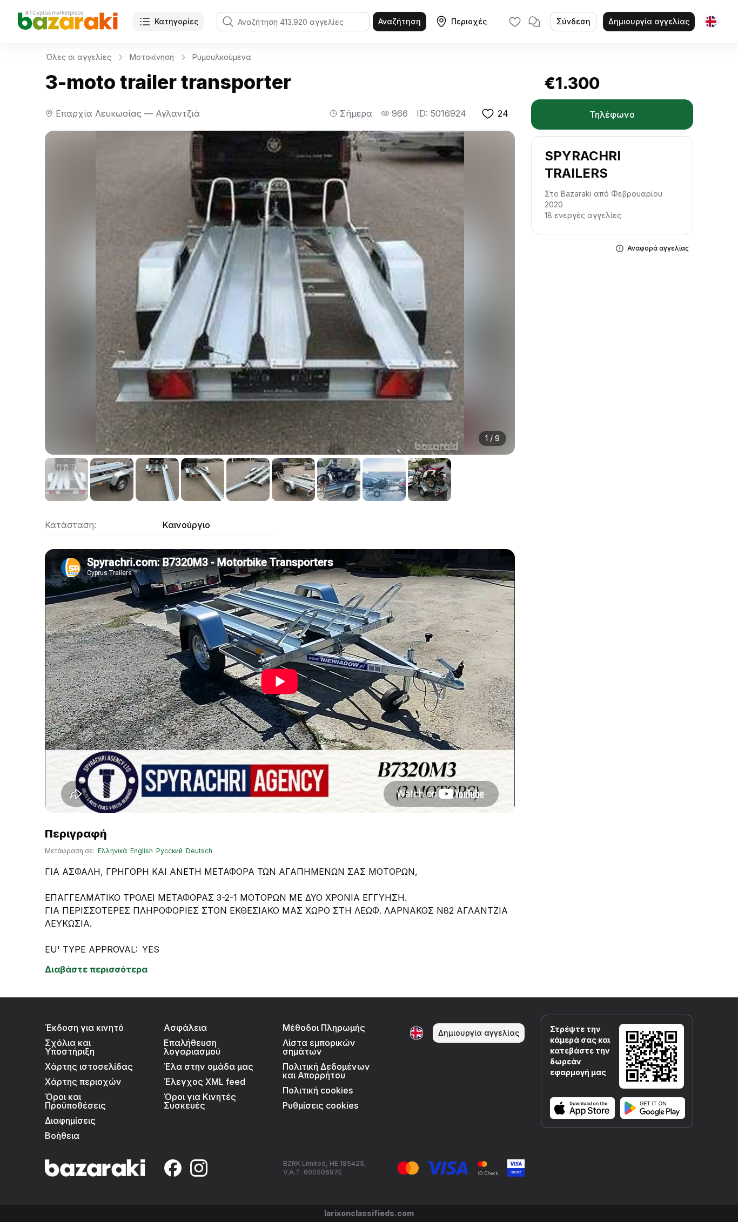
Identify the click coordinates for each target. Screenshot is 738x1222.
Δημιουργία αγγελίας (648, 21)
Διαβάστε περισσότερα (96, 969)
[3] (157, 479)
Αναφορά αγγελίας (658, 248)
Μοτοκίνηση (152, 57)
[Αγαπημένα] (515, 21)
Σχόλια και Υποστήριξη (70, 1047)
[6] (293, 479)
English (141, 851)
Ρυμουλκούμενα (221, 57)
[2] (111, 479)
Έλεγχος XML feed (204, 1081)
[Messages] (534, 21)
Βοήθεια (62, 1135)
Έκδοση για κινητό (84, 1027)
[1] (66, 479)
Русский (169, 851)
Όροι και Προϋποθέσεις (75, 1101)
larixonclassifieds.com (369, 1213)
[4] (202, 479)
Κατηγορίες (176, 21)
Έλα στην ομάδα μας (208, 1066)
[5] (248, 479)
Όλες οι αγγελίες (78, 57)
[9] (429, 479)
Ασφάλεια (185, 1027)
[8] (384, 479)
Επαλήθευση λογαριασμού (192, 1047)
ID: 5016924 (441, 113)
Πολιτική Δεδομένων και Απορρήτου (326, 1070)
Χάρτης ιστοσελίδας (89, 1066)
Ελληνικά (112, 851)
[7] (338, 479)
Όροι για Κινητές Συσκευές (200, 1101)
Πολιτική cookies (318, 1090)
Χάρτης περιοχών (83, 1081)
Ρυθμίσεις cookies (320, 1105)
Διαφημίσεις (70, 1120)
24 (503, 113)
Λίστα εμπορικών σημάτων (319, 1047)
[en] (711, 21)
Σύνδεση (573, 21)
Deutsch (199, 851)
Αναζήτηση (399, 21)
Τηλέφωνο (612, 114)
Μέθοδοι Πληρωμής (324, 1027)
